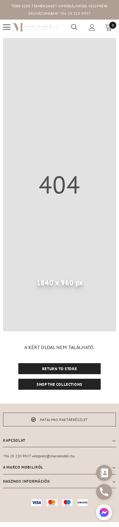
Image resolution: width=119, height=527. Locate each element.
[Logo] (35, 27)
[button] (104, 513)
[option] (59, 419)
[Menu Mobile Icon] (6, 27)
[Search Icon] (74, 27)
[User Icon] (92, 27)
